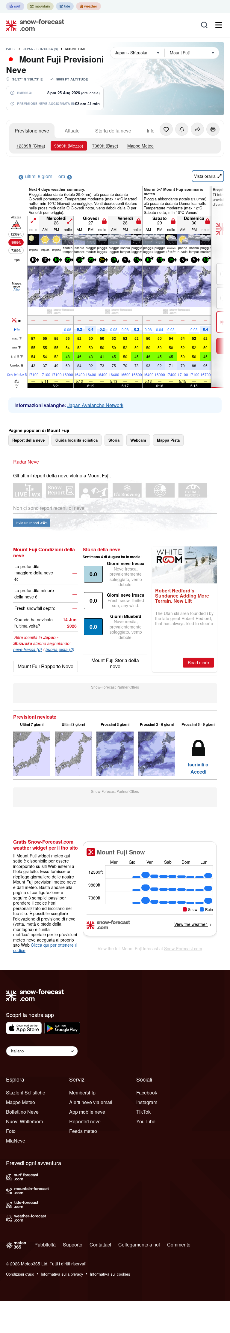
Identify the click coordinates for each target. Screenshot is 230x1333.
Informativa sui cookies (110, 1274)
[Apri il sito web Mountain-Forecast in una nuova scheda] (40, 6)
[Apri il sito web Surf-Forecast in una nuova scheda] (15, 6)
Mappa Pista (168, 440)
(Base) (105, 146)
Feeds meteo (83, 1131)
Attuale (72, 130)
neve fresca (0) (27, 649)
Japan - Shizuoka (40, 49)
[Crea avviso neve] (181, 129)
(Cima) (30, 146)
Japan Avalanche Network (95, 405)
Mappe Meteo (140, 146)
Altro (16, 289)
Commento (178, 1244)
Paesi (11, 49)
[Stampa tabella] (213, 129)
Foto (11, 1131)
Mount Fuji (75, 49)
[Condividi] (197, 129)
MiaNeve (15, 1140)
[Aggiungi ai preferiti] (166, 129)
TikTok (143, 1111)
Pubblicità (45, 1244)
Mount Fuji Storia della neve (115, 663)
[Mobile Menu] (218, 25)
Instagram (146, 1102)
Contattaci (100, 1244)
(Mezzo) (68, 146)
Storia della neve (113, 130)
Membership (82, 1092)
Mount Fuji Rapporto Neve (45, 666)
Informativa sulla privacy (62, 1274)
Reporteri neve (85, 1121)
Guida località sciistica (76, 440)
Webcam (138, 440)
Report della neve (28, 440)
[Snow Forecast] (33, 25)
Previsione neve (32, 130)
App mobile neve (87, 1111)
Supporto (72, 1244)
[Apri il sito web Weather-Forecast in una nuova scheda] (88, 6)
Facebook (146, 1092)
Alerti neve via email (90, 1102)
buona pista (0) (60, 649)
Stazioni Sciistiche (25, 1092)
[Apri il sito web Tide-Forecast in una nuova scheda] (65, 6)
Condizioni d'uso (20, 1274)
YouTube (145, 1121)
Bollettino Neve (22, 1111)
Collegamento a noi (139, 1244)
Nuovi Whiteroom (24, 1121)
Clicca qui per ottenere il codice (45, 947)
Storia (113, 440)
